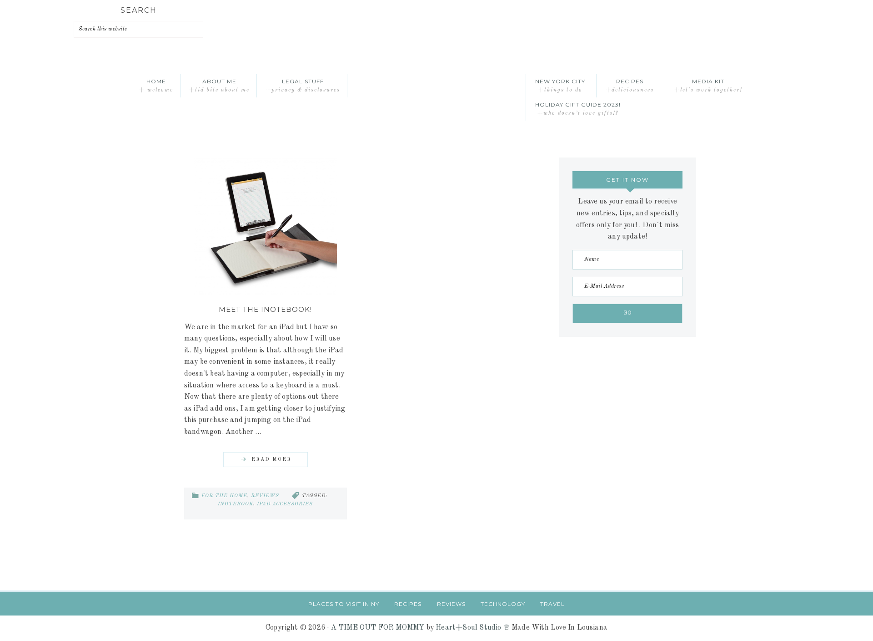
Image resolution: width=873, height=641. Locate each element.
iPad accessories (285, 504)
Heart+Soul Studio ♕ (473, 627)
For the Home (224, 496)
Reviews (265, 496)
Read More (271, 459)
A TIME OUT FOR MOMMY (378, 627)
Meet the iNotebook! (265, 309)
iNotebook (235, 504)
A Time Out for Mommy (436, 85)
